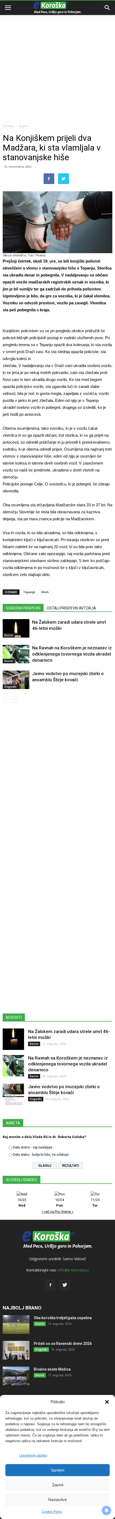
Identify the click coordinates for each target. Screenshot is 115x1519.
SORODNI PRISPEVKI (23, 608)
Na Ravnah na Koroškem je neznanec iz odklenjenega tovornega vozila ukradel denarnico (72, 654)
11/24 (95, 1202)
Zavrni (57, 1485)
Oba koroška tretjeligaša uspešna (63, 1318)
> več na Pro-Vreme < (57, 1212)
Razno (23, 126)
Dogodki (10, 687)
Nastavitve (57, 1499)
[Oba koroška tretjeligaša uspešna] (16, 1324)
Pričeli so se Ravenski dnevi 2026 (63, 1343)
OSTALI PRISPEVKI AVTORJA (71, 608)
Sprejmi (57, 1470)
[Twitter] (64, 1285)
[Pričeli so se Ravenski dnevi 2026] (16, 1350)
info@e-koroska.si (73, 1270)
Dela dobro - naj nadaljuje (32, 1147)
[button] (107, 1402)
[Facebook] (50, 1285)
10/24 (59, 1202)
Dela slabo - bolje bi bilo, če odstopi (41, 1155)
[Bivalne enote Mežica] (16, 1376)
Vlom (45, 592)
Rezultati (70, 1166)
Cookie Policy (52, 1512)
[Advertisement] (57, 60)
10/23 (21, 1202)
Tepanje (29, 592)
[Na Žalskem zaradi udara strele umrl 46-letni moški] (16, 628)
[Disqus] (57, 784)
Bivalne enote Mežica (52, 1369)
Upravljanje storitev (33, 1455)
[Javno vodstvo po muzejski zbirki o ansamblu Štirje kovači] (16, 680)
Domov (8, 126)
